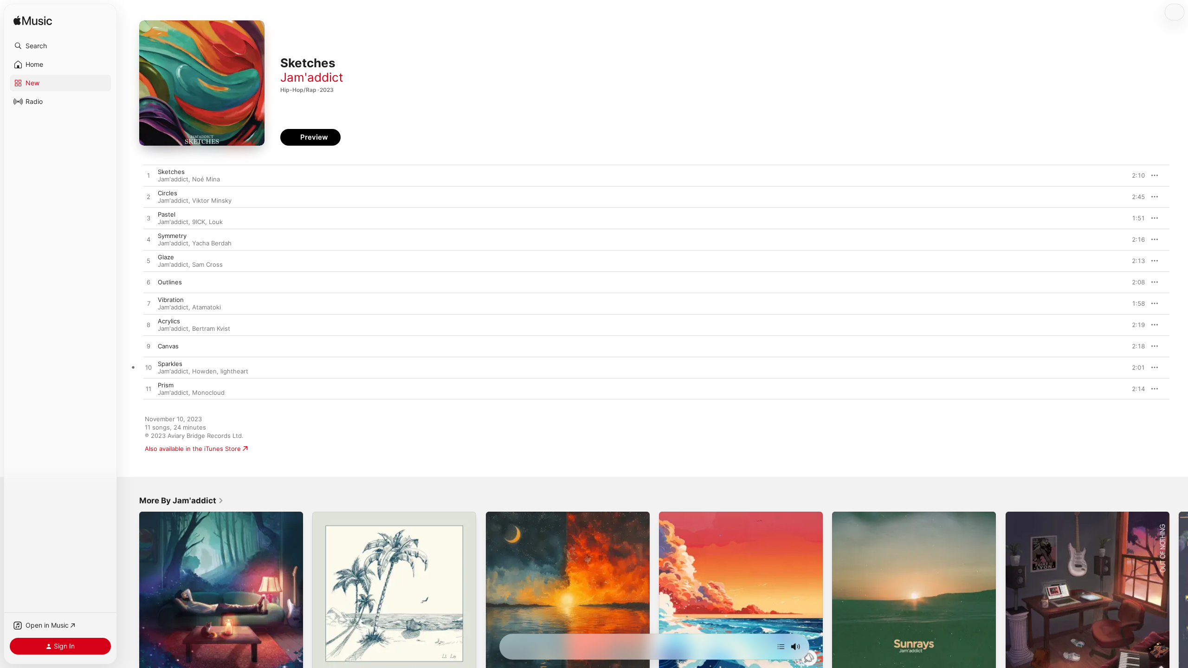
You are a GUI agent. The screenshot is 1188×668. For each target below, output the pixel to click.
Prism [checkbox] (166, 385)
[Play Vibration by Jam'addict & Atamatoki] (148, 304)
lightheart (234, 371)
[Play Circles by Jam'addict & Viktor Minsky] (148, 197)
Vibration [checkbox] (171, 299)
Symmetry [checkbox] (172, 235)
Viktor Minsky (212, 200)
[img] (32, 21)
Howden (204, 371)
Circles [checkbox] (167, 193)
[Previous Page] (129, 594)
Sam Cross (207, 264)
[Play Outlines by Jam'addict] (148, 282)
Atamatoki (206, 307)
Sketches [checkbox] (171, 171)
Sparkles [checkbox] (170, 363)
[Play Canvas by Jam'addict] (148, 346)
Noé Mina (206, 179)
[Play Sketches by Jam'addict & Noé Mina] (148, 176)
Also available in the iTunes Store (193, 448)
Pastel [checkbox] (166, 214)
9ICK (198, 221)
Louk (216, 221)
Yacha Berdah (212, 243)
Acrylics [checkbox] (169, 321)
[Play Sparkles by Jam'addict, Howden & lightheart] (148, 368)
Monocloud (208, 392)
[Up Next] (781, 646)
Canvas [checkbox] (168, 346)
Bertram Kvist (211, 328)
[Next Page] (1178, 594)
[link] (181, 500)
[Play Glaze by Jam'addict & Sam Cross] (148, 261)
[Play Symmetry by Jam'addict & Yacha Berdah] (148, 240)
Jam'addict (311, 77)
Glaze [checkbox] (166, 257)
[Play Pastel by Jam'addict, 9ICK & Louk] (148, 218)
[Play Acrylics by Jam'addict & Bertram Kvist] (148, 325)
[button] (60, 46)
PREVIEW (1134, 175)
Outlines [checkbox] (170, 282)
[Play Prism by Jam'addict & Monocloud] (148, 389)
